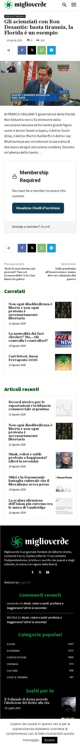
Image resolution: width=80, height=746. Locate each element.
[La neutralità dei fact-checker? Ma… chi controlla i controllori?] (63, 339)
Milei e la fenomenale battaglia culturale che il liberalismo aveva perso (29, 481)
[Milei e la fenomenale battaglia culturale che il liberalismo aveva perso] (64, 483)
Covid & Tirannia (15, 16)
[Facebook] (22, 50)
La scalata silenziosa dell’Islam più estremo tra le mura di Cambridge (30, 504)
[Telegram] (51, 50)
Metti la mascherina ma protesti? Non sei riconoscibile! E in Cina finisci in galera (19, 274)
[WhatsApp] (41, 50)
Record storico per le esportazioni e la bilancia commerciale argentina (30, 405)
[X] (32, 50)
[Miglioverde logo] (40, 542)
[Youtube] (47, 572)
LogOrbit (25, 582)
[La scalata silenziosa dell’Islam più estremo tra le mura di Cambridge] (64, 506)
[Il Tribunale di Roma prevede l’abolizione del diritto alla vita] (68, 704)
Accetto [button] (49, 740)
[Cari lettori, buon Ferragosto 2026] (63, 362)
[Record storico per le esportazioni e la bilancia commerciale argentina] (64, 408)
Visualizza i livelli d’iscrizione (38, 208)
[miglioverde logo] (25, 5)
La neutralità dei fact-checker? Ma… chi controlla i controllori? (28, 337)
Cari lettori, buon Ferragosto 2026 (23, 358)
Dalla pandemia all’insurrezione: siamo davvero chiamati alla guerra (60, 274)
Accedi (45, 226)
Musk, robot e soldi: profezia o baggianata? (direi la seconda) (28, 457)
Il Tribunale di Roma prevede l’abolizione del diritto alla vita (26, 701)
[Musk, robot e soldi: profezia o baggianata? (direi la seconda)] (64, 460)
